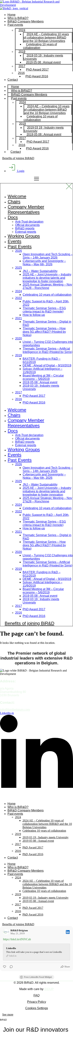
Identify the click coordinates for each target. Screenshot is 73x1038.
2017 (22, 66)
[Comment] (10, 966)
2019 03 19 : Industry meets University (43, 57)
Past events (15, 24)
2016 (21, 73)
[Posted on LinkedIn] (68, 932)
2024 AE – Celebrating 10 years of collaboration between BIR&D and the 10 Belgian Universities (46, 38)
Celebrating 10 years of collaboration (40, 46)
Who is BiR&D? (17, 18)
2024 (22, 30)
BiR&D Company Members (25, 21)
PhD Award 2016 (36, 76)
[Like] (5, 966)
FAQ (36, 995)
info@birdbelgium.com (15, 709)
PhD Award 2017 (37, 69)
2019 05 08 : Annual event (43, 62)
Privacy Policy (36, 1001)
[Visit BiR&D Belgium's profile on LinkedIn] (6, 932)
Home (11, 14)
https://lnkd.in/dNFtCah (17, 939)
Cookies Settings (36, 1008)
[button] (8, 1014)
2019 (22, 51)
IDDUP (49, 989)
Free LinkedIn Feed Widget (38, 977)
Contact (12, 79)
